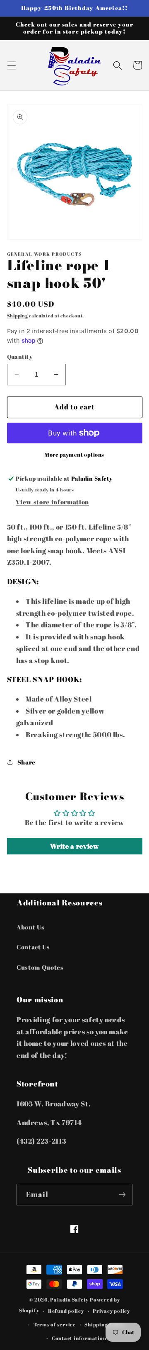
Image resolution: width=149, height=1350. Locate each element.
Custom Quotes (40, 967)
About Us (30, 927)
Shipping (17, 315)
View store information (52, 502)
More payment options (74, 454)
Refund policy (66, 1310)
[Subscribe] (122, 1194)
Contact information (79, 1338)
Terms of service (55, 1324)
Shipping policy (104, 1324)
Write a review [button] (74, 846)
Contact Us (33, 947)
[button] (11, 65)
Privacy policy (111, 1310)
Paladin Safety (69, 1299)
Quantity (20, 356)
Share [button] (26, 762)
